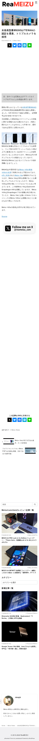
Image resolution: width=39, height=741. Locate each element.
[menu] (36, 2)
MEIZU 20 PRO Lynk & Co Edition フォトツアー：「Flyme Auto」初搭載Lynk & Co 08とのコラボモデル (19, 540)
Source (4, 216)
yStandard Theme (9, 738)
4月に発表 (5, 175)
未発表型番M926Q (29, 107)
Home (4, 725)
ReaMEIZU (24, 735)
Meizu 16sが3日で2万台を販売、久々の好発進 (24, 441)
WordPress (32, 738)
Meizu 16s (19, 175)
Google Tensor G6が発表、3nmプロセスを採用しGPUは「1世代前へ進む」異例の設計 (19, 647)
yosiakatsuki (19, 738)
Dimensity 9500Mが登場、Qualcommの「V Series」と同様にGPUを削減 (17, 617)
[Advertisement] (19, 70)
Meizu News (17, 40)
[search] (34, 504)
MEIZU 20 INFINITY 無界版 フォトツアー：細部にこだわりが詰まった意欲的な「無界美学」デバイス (19, 571)
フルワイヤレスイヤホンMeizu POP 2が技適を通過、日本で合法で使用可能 (13, 451)
